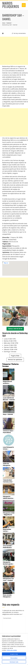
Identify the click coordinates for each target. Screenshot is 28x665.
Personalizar (14, 658)
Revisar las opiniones (15, 360)
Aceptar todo (14, 654)
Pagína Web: (15, 356)
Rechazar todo (14, 662)
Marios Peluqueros (10, 5)
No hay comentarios (20, 33)
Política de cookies (12, 650)
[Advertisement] (14, 51)
